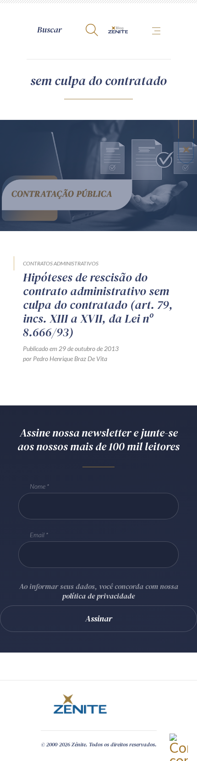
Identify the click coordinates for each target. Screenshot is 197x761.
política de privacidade (98, 596)
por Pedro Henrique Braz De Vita (65, 358)
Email (37, 535)
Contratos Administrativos (60, 263)
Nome (37, 486)
